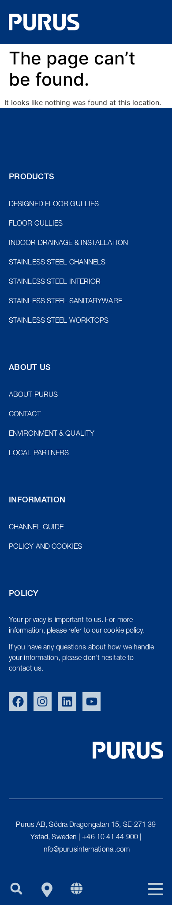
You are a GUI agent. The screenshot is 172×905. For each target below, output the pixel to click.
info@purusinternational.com (86, 850)
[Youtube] (91, 701)
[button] (16, 888)
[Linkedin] (67, 701)
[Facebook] (18, 701)
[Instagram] (43, 701)
